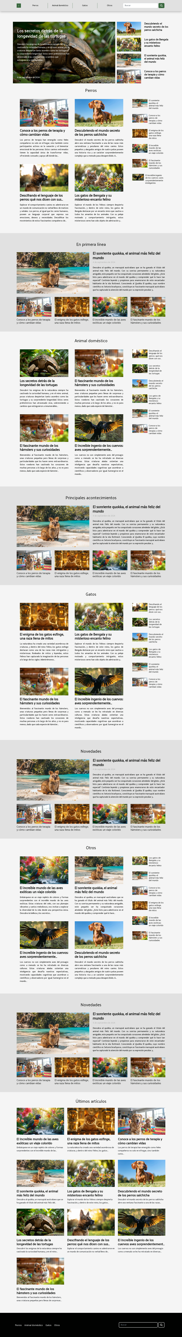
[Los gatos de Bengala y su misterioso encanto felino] (129, 44)
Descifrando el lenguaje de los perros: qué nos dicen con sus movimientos (41, 199)
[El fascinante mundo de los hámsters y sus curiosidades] (139, 163)
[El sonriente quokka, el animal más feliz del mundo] (129, 60)
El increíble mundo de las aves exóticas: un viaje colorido (156, 149)
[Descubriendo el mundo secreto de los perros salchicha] (129, 28)
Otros (109, 5)
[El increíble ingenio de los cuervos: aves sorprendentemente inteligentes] (138, 177)
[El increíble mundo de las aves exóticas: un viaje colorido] (139, 148)
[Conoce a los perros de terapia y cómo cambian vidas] (129, 76)
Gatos (85, 5)
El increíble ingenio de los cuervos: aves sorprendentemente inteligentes (154, 179)
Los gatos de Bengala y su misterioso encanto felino (156, 42)
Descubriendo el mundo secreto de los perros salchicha (156, 26)
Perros (35, 5)
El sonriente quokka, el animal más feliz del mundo (155, 58)
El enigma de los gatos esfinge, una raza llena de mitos (156, 134)
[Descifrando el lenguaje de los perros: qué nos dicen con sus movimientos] (44, 178)
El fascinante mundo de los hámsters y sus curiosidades (155, 164)
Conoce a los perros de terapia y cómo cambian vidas (155, 74)
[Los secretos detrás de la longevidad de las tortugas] (44, 363)
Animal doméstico (60, 5)
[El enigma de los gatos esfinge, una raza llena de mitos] (139, 133)
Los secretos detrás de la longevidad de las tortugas (41, 33)
